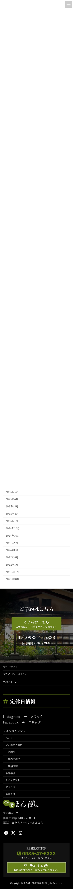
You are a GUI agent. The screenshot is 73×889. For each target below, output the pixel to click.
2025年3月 (11, 506)
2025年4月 (11, 499)
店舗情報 (13, 766)
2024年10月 (12, 535)
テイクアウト (12, 780)
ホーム (9, 738)
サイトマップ (10, 666)
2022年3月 (11, 565)
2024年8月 (11, 550)
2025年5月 (11, 492)
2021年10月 (12, 579)
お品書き (10, 773)
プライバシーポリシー (15, 674)
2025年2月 (11, 514)
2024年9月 (11, 543)
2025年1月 (11, 521)
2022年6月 (11, 557)
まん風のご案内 (14, 745)
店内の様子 (14, 759)
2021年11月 (12, 572)
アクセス (10, 787)
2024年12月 (12, 528)
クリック (36, 716)
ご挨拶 (11, 752)
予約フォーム (10, 681)
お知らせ (10, 794)
